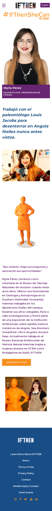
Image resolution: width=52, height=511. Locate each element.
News (26, 460)
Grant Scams (26, 492)
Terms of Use (26, 467)
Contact (26, 479)
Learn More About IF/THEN (26, 454)
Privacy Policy (26, 473)
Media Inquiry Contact (26, 486)
